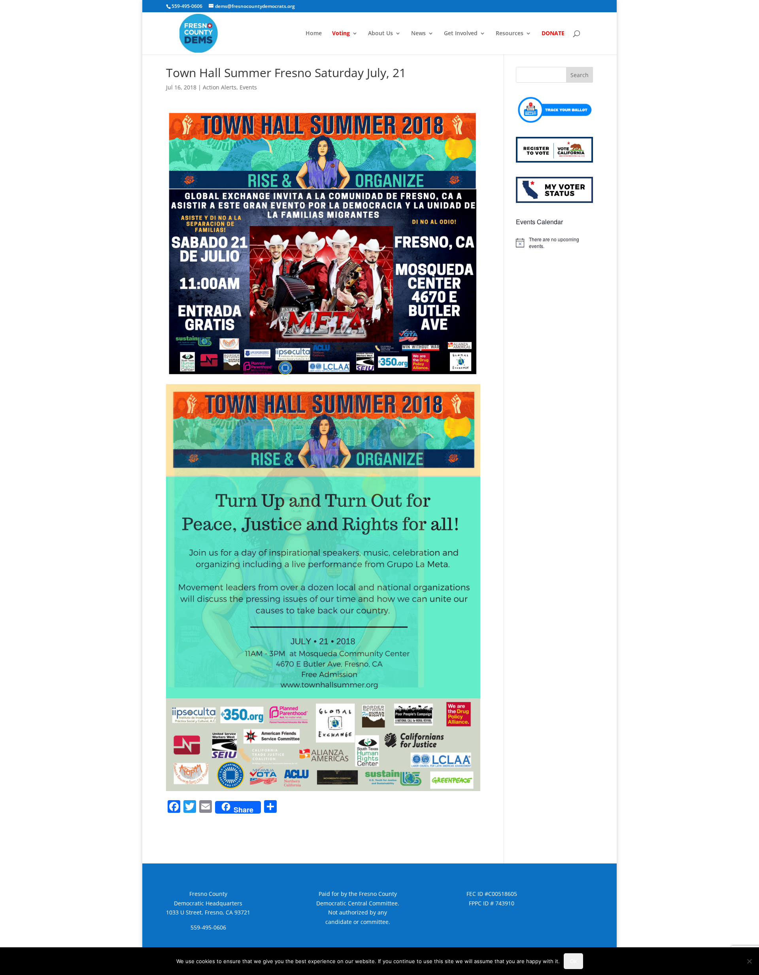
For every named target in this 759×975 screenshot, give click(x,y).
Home (314, 33)
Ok (573, 961)
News (418, 33)
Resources (509, 33)
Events (248, 87)
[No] (749, 961)
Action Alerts (219, 87)
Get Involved (461, 33)
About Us (380, 33)
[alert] (554, 242)
